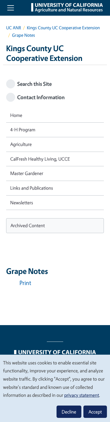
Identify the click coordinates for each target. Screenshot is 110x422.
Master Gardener (26, 173)
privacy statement (81, 395)
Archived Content (27, 225)
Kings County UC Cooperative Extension (63, 27)
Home (16, 115)
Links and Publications (31, 188)
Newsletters (21, 202)
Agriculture (21, 144)
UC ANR (13, 27)
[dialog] (55, 388)
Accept (95, 412)
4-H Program (22, 129)
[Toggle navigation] (10, 7)
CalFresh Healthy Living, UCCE (40, 159)
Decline (69, 412)
